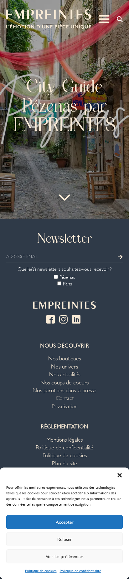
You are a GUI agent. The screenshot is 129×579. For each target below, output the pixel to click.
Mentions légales (64, 440)
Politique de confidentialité (80, 571)
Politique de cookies (41, 571)
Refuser (64, 539)
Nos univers (64, 367)
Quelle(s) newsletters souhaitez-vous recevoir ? (65, 269)
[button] (119, 475)
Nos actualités (64, 374)
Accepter (65, 522)
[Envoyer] (120, 256)
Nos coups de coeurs (64, 382)
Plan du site (64, 463)
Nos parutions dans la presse (64, 390)
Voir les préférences (65, 556)
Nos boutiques (64, 358)
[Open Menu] (104, 19)
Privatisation (65, 406)
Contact (65, 398)
